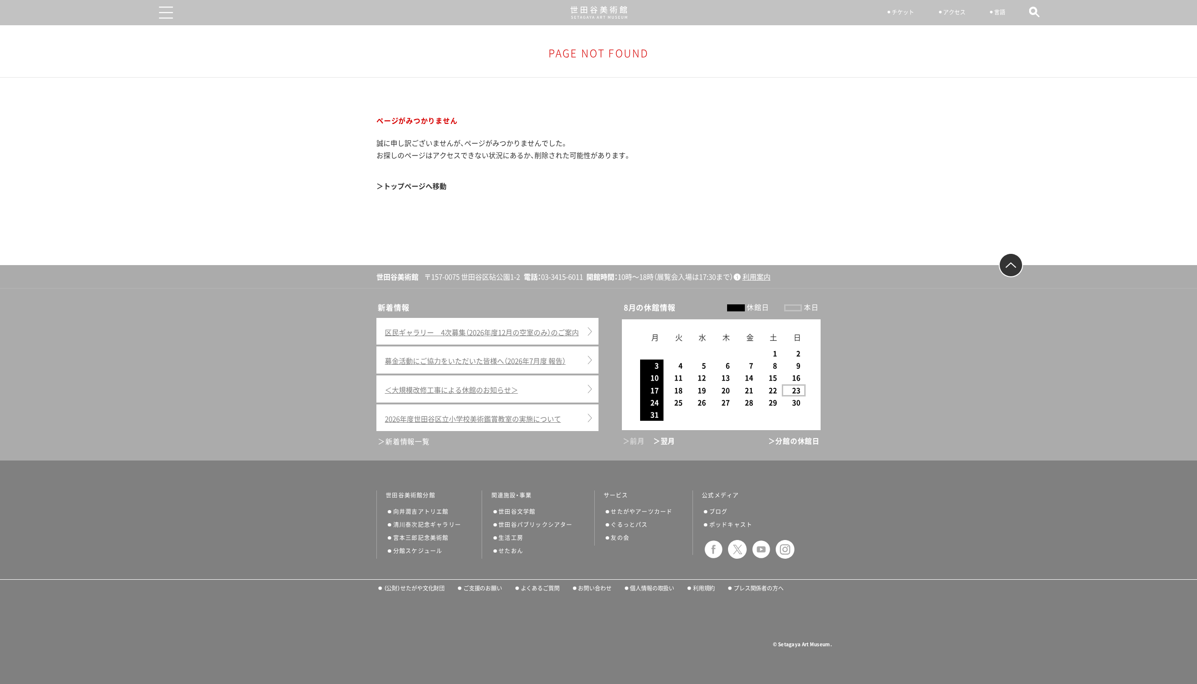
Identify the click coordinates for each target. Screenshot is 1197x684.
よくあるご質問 (540, 588)
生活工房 (510, 537)
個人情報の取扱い (652, 588)
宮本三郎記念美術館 (421, 537)
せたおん (510, 551)
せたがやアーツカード (641, 511)
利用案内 (757, 277)
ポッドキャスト (730, 524)
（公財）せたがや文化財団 (414, 588)
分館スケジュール (418, 551)
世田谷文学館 (516, 511)
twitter (737, 549)
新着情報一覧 (407, 441)
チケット (903, 12)
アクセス (954, 12)
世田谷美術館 (598, 12)
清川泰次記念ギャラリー (427, 524)
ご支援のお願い (482, 588)
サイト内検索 (1034, 12)
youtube (761, 549)
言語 (999, 12)
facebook (713, 549)
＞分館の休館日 (794, 441)
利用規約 (704, 588)
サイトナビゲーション (166, 12)
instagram (785, 549)
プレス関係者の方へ (759, 588)
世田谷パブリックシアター (535, 524)
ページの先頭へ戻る (1011, 265)
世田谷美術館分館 (410, 495)
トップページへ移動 (415, 186)
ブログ (718, 511)
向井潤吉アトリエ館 (421, 511)
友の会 (620, 537)
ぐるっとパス (629, 524)
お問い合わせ (594, 588)
